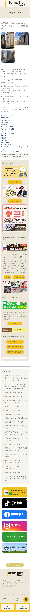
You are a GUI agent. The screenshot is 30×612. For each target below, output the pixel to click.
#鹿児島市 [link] (4, 69)
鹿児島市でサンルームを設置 (13, 392)
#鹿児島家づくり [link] (6, 120)
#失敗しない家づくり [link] (7, 118)
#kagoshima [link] (10, 147)
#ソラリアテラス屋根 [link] (7, 129)
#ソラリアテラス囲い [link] (7, 127)
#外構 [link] (12, 133)
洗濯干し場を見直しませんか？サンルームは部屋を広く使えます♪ (16, 461)
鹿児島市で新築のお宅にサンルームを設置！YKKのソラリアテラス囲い (16, 433)
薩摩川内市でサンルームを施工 (14, 422)
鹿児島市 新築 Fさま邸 (15, 341)
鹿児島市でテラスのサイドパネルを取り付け (16, 427)
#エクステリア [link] (5, 133)
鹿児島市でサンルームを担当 (13, 444)
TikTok (8, 277)
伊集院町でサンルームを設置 (13, 396)
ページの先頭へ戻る (16, 565)
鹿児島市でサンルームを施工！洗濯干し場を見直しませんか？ (16, 449)
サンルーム (6, 371)
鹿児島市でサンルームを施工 (13, 472)
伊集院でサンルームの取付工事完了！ (16, 418)
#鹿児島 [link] (3, 147)
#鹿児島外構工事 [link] (6, 144)
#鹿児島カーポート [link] (7, 138)
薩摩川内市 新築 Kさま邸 (15, 352)
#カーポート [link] (5, 135)
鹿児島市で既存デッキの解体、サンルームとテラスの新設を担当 (16, 401)
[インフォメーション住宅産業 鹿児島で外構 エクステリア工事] (15, 4)
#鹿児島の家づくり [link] (7, 122)
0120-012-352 (8, 586)
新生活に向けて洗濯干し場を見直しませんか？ (16, 455)
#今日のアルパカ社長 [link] (7, 115)
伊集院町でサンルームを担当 (13, 414)
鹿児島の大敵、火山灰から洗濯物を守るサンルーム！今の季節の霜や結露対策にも (16, 479)
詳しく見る (15, 182)
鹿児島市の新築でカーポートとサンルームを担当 (16, 439)
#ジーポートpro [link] (6, 124)
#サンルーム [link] (5, 131)
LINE (15, 323)
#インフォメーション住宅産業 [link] (10, 151)
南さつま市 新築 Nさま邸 (15, 347)
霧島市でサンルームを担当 (13, 406)
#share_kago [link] (19, 147)
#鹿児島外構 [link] (5, 142)
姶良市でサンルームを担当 (13, 410)
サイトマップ (21, 594)
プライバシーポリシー (11, 594)
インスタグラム (19, 277)
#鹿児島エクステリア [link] (7, 140)
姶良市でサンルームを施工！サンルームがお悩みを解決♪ (16, 467)
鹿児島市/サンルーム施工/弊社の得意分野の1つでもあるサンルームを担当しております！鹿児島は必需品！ (16, 386)
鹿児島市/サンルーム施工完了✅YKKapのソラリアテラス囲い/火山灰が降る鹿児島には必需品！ (16, 378)
